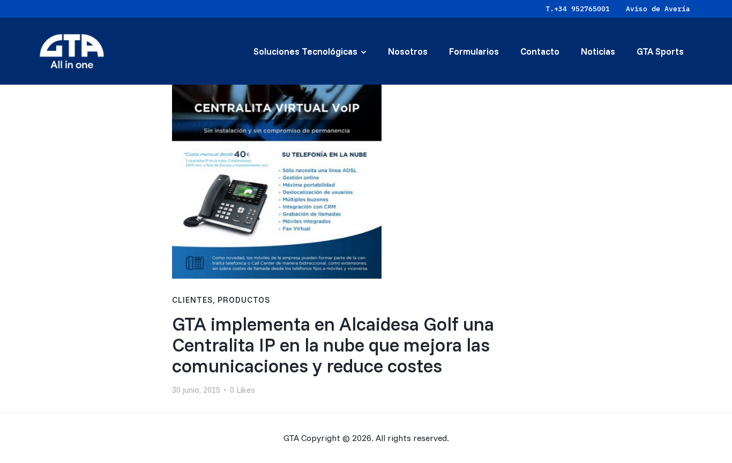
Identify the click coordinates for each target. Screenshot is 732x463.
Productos (244, 300)
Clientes (192, 300)
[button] (243, 390)
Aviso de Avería (658, 8)
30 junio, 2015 (196, 390)
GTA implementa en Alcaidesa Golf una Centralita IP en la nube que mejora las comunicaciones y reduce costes (333, 344)
